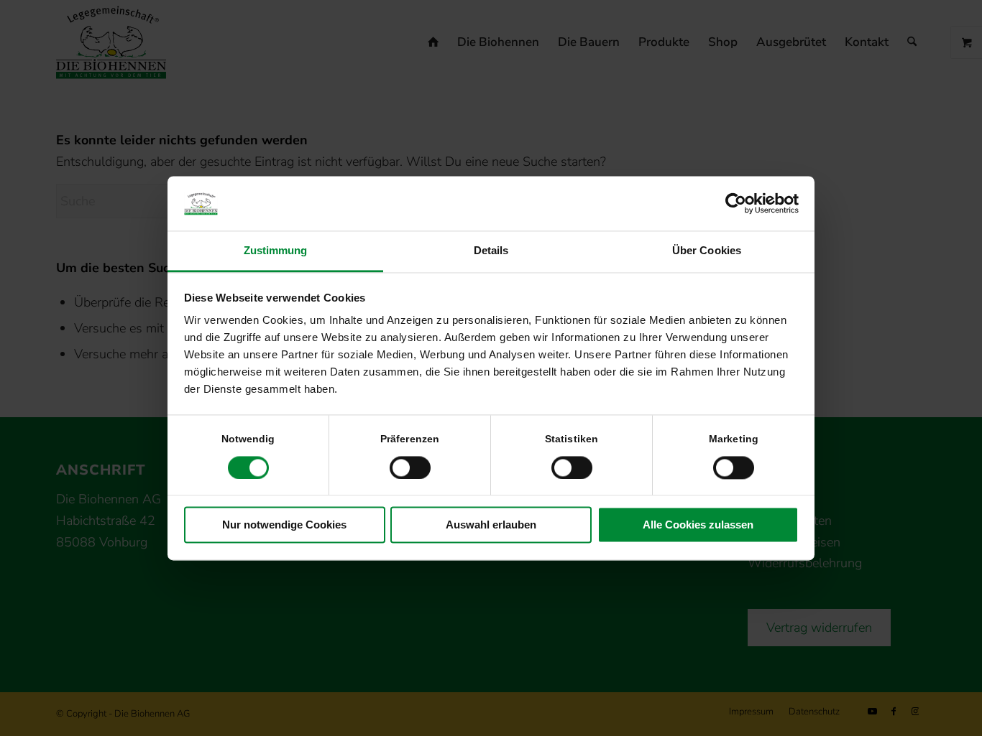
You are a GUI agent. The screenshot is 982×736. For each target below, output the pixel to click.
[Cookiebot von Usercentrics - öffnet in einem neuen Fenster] (736, 203)
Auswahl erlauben (491, 525)
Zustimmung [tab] (276, 251)
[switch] (410, 467)
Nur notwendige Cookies (284, 525)
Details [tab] (491, 251)
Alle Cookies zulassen (698, 525)
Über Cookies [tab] (706, 251)
